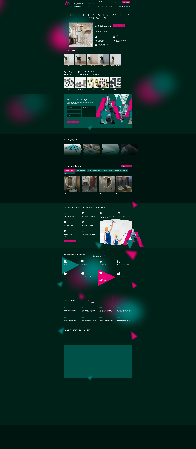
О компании (89, 6)
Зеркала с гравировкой (82, 429)
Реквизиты (65, 401)
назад (123, 140)
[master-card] (93, 447)
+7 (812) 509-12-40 (101, 1)
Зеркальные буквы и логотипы (98, 430)
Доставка (94, 442)
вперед (127, 140)
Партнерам (66, 439)
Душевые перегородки (68, 429)
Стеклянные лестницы (125, 427)
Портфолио (80, 440)
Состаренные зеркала (110, 429)
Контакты (111, 6)
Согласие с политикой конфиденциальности (77, 118)
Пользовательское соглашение (126, 447)
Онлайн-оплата (81, 442)
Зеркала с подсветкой (82, 432)
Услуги (79, 439)
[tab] (80, 170)
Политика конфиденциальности (110, 447)
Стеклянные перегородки (126, 430)
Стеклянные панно (124, 429)
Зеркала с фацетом (95, 427)
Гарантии (94, 439)
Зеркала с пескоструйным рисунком (83, 431)
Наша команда (66, 440)
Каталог (79, 437)
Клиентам (100, 6)
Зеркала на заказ (81, 427)
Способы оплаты (95, 440)
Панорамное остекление (111, 427)
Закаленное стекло (67, 430)
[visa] (100, 447)
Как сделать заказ (95, 437)
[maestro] (96, 447)
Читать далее (84, 423)
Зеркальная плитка (95, 429)
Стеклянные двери (110, 430)
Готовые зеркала (67, 427)
